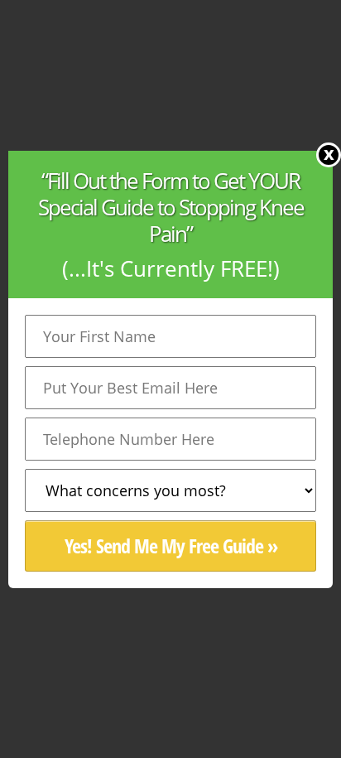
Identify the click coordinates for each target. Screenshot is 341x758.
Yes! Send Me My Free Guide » (171, 545)
